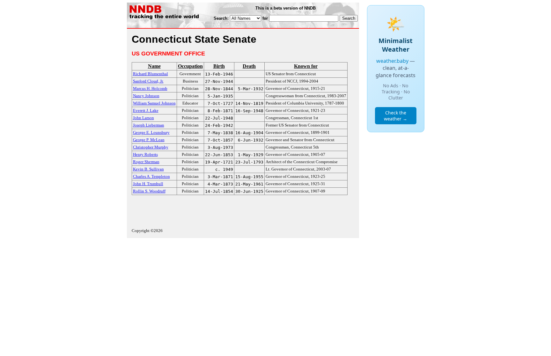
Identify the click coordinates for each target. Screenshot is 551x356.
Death (249, 66)
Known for (306, 66)
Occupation (190, 66)
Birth (219, 66)
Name (154, 66)
